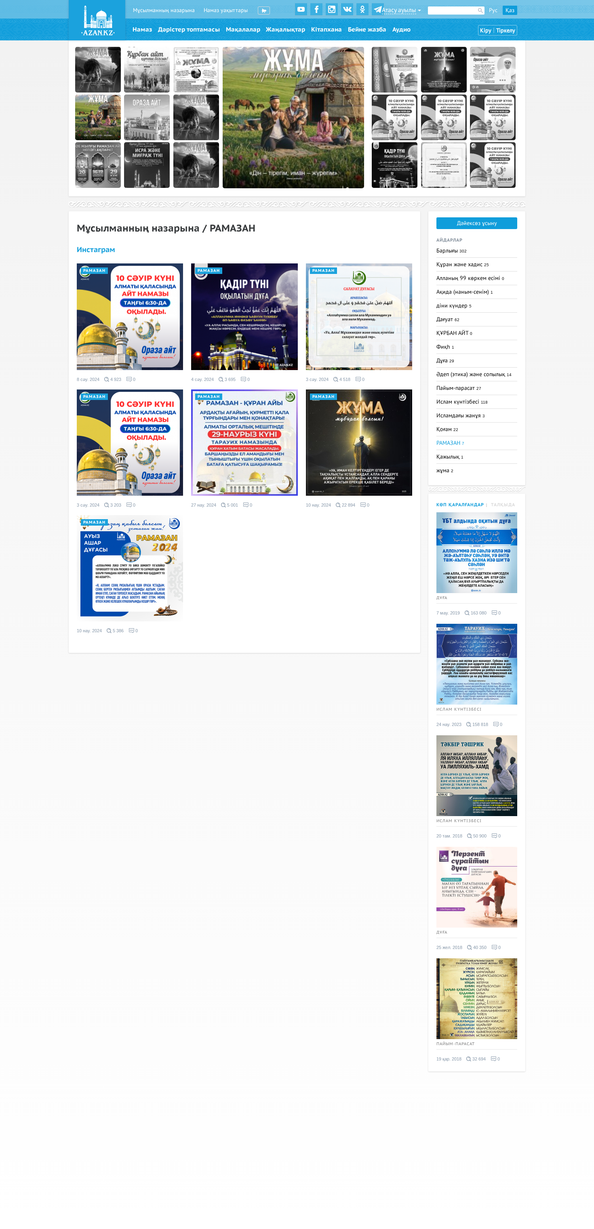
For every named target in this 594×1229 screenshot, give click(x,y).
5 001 (232, 505)
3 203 (115, 505)
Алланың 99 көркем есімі (470, 278)
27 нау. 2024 (203, 505)
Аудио (401, 29)
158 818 (479, 724)
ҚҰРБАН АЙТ (454, 333)
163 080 (478, 612)
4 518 (344, 379)
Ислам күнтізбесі (462, 401)
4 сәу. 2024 (202, 379)
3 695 (229, 379)
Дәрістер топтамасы (189, 29)
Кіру (485, 30)
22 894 (348, 505)
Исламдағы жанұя (460, 415)
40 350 (479, 947)
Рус (493, 10)
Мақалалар (243, 29)
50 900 (479, 835)
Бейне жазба (367, 29)
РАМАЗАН (94, 270)
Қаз (510, 10)
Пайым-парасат (458, 388)
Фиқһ (445, 346)
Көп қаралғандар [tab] (460, 504)
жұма (444, 470)
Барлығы (451, 250)
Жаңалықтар (285, 29)
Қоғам (447, 429)
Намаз (142, 29)
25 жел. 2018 (449, 947)
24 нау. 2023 (448, 724)
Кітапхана (326, 29)
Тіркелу (505, 30)
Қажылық (449, 456)
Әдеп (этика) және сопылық (474, 374)
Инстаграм (96, 250)
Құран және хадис (462, 264)
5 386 (118, 630)
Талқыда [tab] (503, 504)
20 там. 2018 (449, 835)
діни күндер (454, 305)
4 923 (115, 379)
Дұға (445, 360)
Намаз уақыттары (226, 10)
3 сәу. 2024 (317, 379)
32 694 (478, 1058)
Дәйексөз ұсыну (477, 223)
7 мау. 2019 (448, 612)
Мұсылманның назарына (164, 10)
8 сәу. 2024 (88, 379)
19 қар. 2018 (448, 1058)
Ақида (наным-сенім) (464, 291)
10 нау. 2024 (318, 505)
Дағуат (447, 319)
